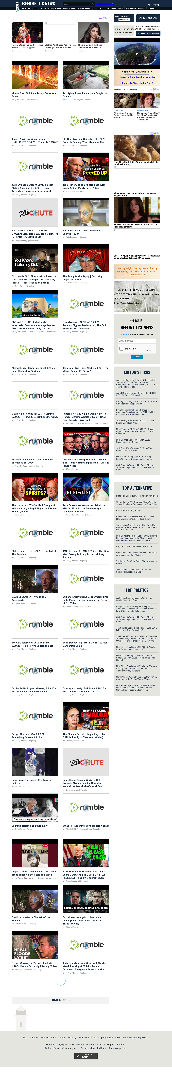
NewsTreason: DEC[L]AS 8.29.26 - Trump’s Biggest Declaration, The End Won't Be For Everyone (84, 325)
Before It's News (38, 3)
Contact (62, 1037)
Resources (92, 606)
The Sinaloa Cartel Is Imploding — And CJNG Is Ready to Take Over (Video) (84, 736)
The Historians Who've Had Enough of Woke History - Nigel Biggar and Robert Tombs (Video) (34, 508)
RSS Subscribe (131, 1037)
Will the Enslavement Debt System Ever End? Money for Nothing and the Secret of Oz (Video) (86, 600)
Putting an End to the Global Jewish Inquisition (137, 496)
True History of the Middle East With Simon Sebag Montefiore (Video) (84, 186)
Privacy (72, 1037)
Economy (35, 8)
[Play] (137, 54)
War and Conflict (101, 423)
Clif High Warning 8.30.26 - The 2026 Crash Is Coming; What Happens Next (84, 140)
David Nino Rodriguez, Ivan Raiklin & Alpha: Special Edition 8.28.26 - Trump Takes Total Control (136, 657)
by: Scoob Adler (18, 286)
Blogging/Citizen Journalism (34, 466)
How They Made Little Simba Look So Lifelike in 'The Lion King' (136, 163)
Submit (137, 357)
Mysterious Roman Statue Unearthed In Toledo (123, 115)
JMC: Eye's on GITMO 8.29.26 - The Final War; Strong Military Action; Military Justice (86, 554)
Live (107, 8)
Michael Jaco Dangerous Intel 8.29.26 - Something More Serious (34, 369)
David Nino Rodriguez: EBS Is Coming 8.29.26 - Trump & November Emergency (35, 415)
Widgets (146, 1037)
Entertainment (32, 100)
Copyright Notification (109, 1037)
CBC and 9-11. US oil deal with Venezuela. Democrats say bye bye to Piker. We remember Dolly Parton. (33, 325)
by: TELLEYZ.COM (70, 829)
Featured (26, 8)
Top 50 (121, 8)
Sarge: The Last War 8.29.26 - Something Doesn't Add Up (29, 736)
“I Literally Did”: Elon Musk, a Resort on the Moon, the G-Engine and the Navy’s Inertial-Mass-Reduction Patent (34, 279)
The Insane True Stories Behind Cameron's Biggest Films (135, 194)
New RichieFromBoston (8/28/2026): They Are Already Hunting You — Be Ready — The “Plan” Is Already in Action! (136, 668)
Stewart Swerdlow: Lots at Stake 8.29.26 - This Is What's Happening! (32, 644)
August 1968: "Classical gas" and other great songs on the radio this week (34, 873)
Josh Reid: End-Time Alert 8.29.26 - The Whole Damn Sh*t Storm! (86, 369)
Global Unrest (78, 191)
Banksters (84, 881)
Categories (151, 8)
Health (43, 8)
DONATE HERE (124, 20)
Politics (76, 469)
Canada (83, 790)
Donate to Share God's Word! (137, 83)
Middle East (34, 241)
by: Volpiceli (16, 466)
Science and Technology (32, 970)
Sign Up (156, 5)
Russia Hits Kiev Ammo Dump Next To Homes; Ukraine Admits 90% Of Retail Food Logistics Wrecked (84, 417)
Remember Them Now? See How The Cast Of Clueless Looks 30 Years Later (148, 116)
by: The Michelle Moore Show (74, 606)
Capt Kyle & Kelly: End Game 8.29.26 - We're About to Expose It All (84, 690)
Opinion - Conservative (47, 332)
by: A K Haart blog (19, 786)
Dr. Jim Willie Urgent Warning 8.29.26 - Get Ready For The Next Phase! (34, 690)
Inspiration (99, 8)
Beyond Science (54, 8)
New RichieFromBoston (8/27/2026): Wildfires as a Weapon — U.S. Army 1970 (136, 648)
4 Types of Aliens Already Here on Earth (134, 546)
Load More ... (60, 1000)
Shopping (141, 8)
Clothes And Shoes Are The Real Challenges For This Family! (60, 46)
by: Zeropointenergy (20, 241)
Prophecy (32, 145)
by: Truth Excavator (70, 237)
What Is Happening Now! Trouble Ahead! (86, 825)
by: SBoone (67, 191)
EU (28, 786)
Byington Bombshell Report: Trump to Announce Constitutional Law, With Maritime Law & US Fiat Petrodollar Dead (136, 412)
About (25, 1037)
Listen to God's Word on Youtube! (137, 77)
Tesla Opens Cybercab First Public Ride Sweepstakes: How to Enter (134, 571)
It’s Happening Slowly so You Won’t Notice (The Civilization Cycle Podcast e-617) (135, 518)
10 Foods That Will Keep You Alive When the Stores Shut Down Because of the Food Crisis (136, 503)
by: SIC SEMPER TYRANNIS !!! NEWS (78, 423)
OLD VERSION (148, 18)
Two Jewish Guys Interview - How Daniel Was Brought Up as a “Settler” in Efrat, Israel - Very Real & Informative (136, 527)
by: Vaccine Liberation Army (74, 515)
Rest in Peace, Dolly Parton (128, 510)
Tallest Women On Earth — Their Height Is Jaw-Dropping (27, 46)
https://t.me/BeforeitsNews (127, 303)
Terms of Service (87, 1037)
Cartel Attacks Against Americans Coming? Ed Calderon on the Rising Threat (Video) (82, 920)
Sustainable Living (85, 8)
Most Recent (131, 8)
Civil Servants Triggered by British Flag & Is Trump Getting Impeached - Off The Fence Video (86, 462)
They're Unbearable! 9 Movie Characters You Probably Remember (136, 225)
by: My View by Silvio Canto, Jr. (24, 332)
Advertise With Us (39, 1037)
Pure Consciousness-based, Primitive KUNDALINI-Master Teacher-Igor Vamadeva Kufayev (84, 508)
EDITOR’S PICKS (137, 372)
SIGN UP (125, 334)
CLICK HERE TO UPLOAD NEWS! (148, 34)
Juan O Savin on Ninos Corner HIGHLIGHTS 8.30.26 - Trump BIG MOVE (35, 140)
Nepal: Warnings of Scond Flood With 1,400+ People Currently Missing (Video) (34, 965)
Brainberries (16, 51)
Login (149, 5)
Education (26, 515)
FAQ (53, 1037)
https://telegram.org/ (149, 294)
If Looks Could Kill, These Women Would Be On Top (90, 46)
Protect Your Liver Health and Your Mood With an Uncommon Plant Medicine (136, 554)
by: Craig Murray (18, 829)
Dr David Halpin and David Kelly (29, 825)
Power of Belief (69, 8)
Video (113, 8)
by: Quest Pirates (18, 100)
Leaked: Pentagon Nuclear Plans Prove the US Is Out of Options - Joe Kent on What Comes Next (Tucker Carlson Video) (135, 687)
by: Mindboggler (69, 100)
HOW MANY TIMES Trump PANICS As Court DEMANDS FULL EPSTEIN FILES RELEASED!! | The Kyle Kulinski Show (84, 874)
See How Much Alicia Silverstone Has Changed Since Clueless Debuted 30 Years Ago (137, 256)
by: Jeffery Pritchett (19, 145)
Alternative (30, 286)
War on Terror (78, 741)
